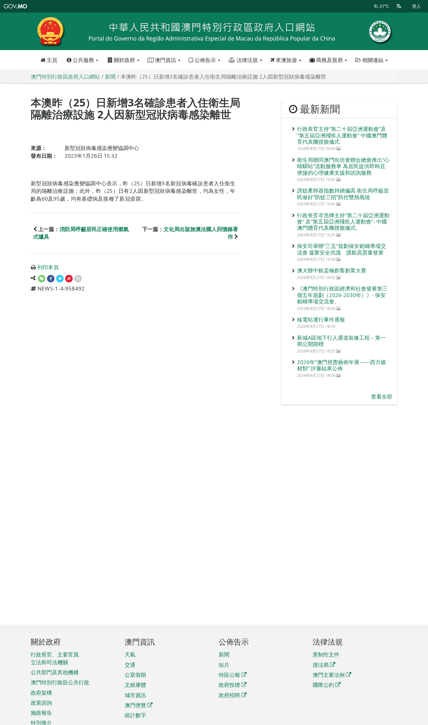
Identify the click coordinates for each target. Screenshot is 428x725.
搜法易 (321, 664)
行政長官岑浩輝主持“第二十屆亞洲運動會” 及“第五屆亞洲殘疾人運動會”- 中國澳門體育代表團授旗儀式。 (343, 222)
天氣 (130, 654)
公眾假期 (135, 674)
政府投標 (229, 684)
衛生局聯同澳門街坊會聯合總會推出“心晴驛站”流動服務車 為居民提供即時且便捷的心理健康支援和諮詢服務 (343, 166)
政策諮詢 (41, 702)
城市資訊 (135, 695)
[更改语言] (399, 6)
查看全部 (381, 396)
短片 (224, 664)
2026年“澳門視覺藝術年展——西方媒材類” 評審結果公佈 (341, 365)
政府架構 (41, 692)
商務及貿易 (329, 60)
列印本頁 (48, 267)
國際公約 (323, 684)
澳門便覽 (135, 705)
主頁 (51, 60)
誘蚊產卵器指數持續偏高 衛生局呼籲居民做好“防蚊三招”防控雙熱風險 (343, 193)
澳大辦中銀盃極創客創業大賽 (331, 270)
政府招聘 (229, 695)
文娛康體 (135, 684)
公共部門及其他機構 (55, 672)
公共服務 (83, 60)
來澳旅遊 (286, 60)
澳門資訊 (165, 60)
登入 (416, 6)
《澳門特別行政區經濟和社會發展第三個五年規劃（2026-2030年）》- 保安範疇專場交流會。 (342, 295)
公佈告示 (205, 60)
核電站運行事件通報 (321, 319)
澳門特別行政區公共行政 (60, 682)
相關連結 (373, 60)
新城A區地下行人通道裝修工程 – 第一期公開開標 (341, 340)
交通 (130, 664)
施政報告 (41, 712)
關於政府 (124, 60)
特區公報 (229, 674)
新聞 (224, 654)
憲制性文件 (326, 654)
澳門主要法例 (329, 674)
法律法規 (247, 60)
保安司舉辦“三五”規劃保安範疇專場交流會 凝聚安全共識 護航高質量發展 (341, 249)
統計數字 (135, 715)
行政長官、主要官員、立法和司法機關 (57, 658)
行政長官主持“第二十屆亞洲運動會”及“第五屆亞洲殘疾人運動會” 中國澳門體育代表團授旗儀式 (342, 135)
